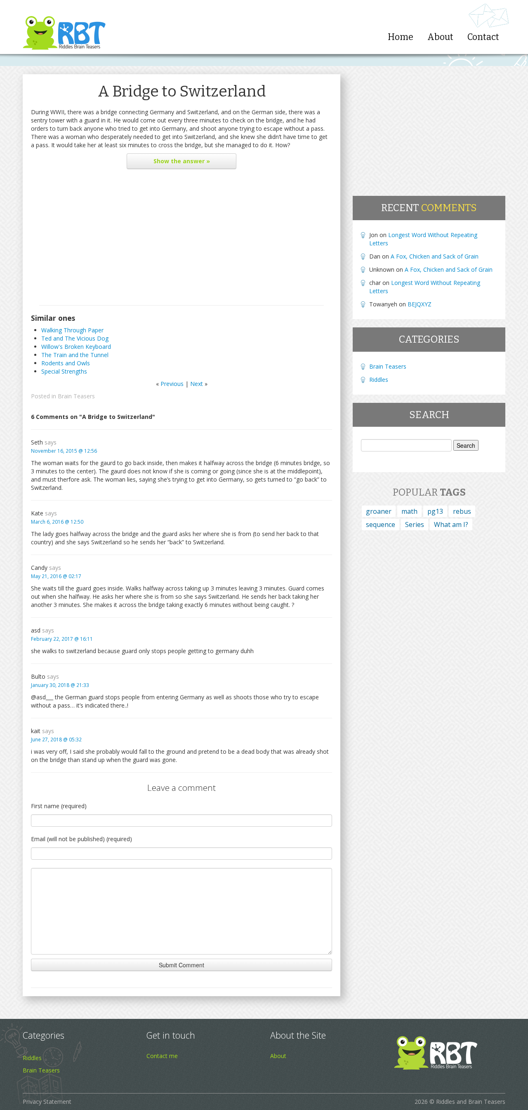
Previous (172, 384)
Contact (483, 37)
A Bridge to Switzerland (182, 91)
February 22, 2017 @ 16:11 (62, 638)
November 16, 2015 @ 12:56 (64, 450)
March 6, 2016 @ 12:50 (57, 521)
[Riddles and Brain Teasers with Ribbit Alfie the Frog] (64, 27)
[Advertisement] (181, 239)
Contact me (162, 1056)
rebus (462, 511)
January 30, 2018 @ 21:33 (60, 685)
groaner (378, 511)
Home (400, 37)
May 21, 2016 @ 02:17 (56, 576)
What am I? (451, 524)
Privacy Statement (47, 1101)
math (409, 511)
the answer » (181, 161)
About (440, 37)
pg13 (435, 511)
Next (196, 384)
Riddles (378, 379)
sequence (380, 524)
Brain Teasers (76, 396)
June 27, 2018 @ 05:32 (56, 739)
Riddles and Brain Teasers (470, 1101)
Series (414, 524)
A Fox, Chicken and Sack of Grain (434, 256)
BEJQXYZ (419, 304)
